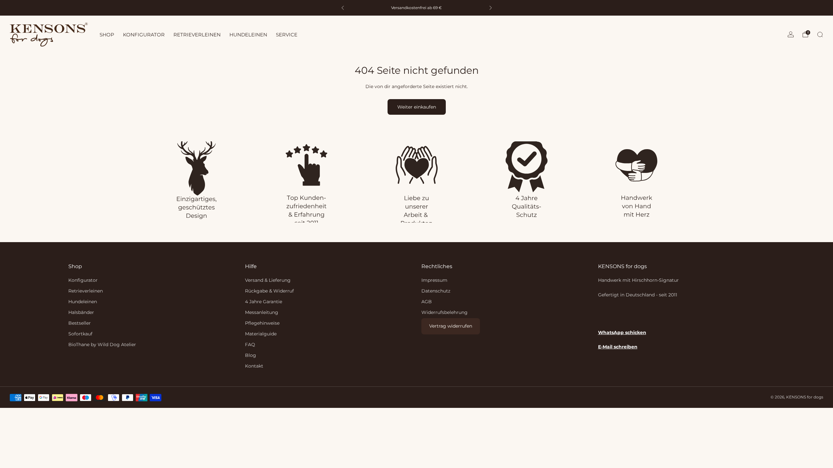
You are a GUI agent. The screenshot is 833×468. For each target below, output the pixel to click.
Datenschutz (435, 291)
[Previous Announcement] (342, 8)
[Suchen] (820, 34)
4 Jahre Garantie (263, 302)
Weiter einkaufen (416, 107)
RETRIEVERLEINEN (197, 35)
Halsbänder (81, 312)
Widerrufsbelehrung (444, 312)
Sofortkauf (80, 334)
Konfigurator (83, 280)
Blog (250, 355)
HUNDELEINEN (248, 35)
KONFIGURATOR (144, 35)
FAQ (250, 344)
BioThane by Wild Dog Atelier (102, 344)
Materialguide (261, 334)
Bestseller (79, 323)
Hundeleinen (82, 302)
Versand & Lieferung (268, 280)
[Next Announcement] (490, 8)
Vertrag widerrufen (450, 326)
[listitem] (416, 8)
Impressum (434, 280)
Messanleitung (261, 312)
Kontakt (254, 366)
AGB (426, 302)
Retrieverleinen (85, 291)
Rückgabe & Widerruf (269, 291)
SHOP (107, 35)
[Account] (790, 34)
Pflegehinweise (262, 323)
